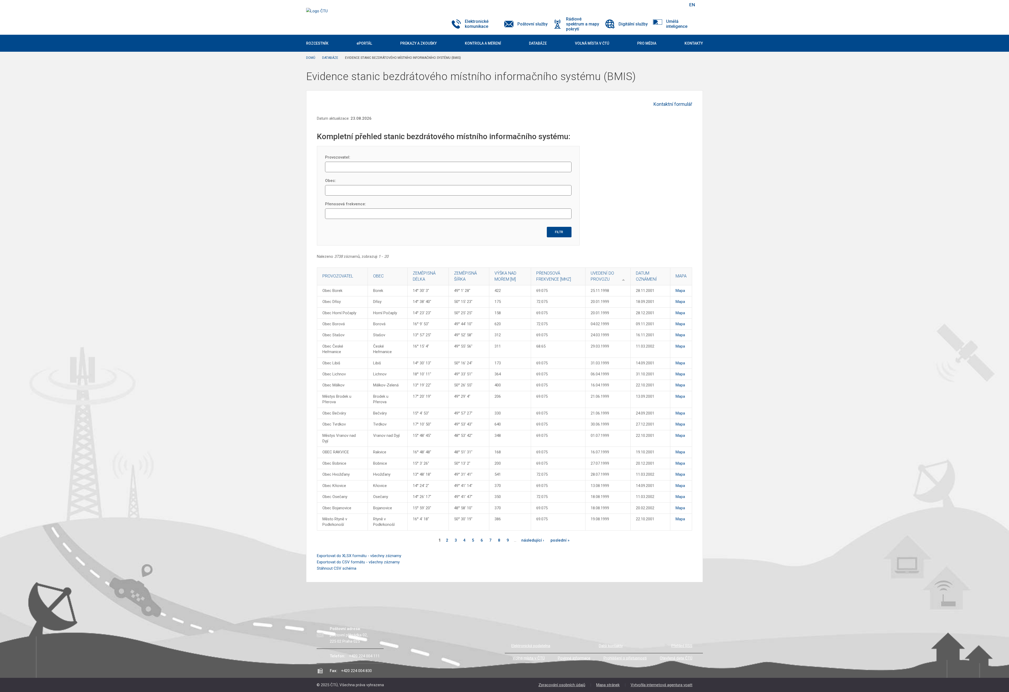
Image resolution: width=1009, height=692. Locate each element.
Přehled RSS (681, 645)
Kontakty (693, 43)
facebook (647, 4)
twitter (656, 4)
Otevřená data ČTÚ (676, 658)
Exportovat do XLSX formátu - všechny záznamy (359, 555)
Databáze (330, 58)
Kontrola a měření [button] (483, 43)
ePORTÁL (364, 43)
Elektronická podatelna (530, 645)
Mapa (680, 290)
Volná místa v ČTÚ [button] (592, 43)
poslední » (559, 540)
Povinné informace (574, 658)
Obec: (330, 180)
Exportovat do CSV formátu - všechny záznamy (358, 562)
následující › (532, 540)
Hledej (678, 4)
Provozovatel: (337, 157)
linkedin (665, 4)
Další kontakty (611, 645)
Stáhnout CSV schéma (336, 568)
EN (692, 4)
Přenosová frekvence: (345, 204)
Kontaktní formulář (672, 104)
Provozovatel (337, 276)
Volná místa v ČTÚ (529, 658)
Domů (310, 58)
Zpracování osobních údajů (561, 685)
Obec (378, 276)
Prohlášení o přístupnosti (625, 658)
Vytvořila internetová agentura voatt (661, 685)
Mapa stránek (608, 685)
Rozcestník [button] (317, 43)
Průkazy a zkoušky (418, 43)
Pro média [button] (646, 43)
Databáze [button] (538, 43)
